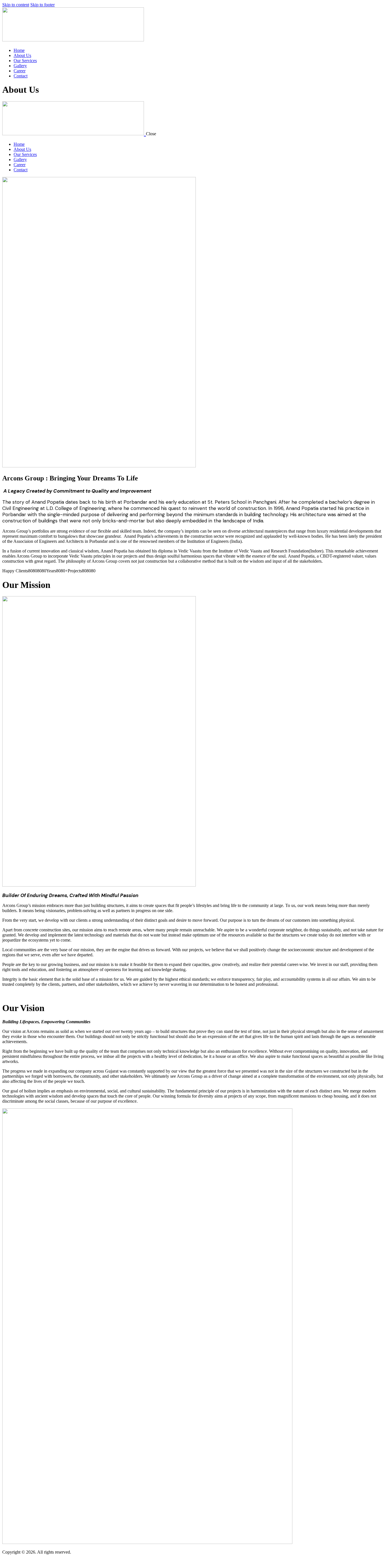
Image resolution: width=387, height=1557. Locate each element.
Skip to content (15, 4)
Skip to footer (42, 4)
